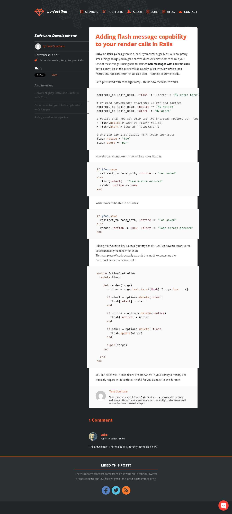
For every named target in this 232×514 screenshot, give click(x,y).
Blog (171, 12)
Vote (54, 75)
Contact (190, 12)
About (137, 12)
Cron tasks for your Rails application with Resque (57, 107)
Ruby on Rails (76, 60)
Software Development (55, 35)
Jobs (154, 12)
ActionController (49, 60)
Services (91, 12)
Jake (104, 434)
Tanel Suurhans (55, 46)
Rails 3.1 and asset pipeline (51, 117)
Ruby (64, 60)
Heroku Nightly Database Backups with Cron (56, 95)
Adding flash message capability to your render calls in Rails (141, 40)
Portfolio (115, 12)
